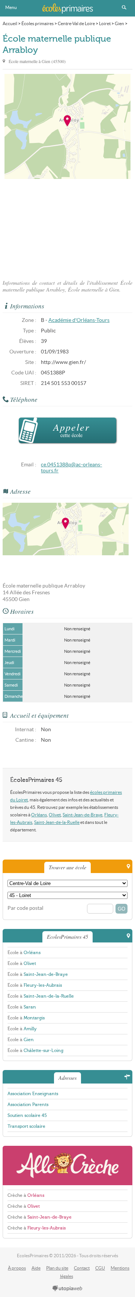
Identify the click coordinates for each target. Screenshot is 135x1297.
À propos (17, 1267)
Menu (11, 7)
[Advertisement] (67, 227)
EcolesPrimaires (67, 8)
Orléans (39, 814)
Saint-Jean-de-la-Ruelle (57, 822)
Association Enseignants (33, 1093)
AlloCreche (67, 1165)
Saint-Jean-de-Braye (82, 814)
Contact (82, 1267)
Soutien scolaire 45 (27, 1115)
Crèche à (26, 1195)
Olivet (55, 814)
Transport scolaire (26, 1126)
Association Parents (28, 1104)
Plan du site (57, 1267)
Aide (36, 1267)
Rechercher (124, 7)
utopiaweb (67, 1288)
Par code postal (26, 908)
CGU (100, 1267)
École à (24, 952)
